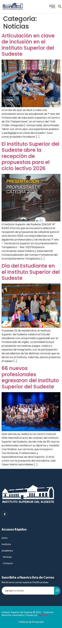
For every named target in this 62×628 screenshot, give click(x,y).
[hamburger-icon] (51, 7)
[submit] (57, 590)
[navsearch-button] (59, 6)
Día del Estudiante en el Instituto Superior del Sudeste (31, 272)
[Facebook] (5, 514)
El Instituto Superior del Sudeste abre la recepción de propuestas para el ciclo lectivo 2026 (30, 156)
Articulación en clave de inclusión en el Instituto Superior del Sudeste (28, 44)
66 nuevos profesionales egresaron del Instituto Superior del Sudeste (30, 377)
